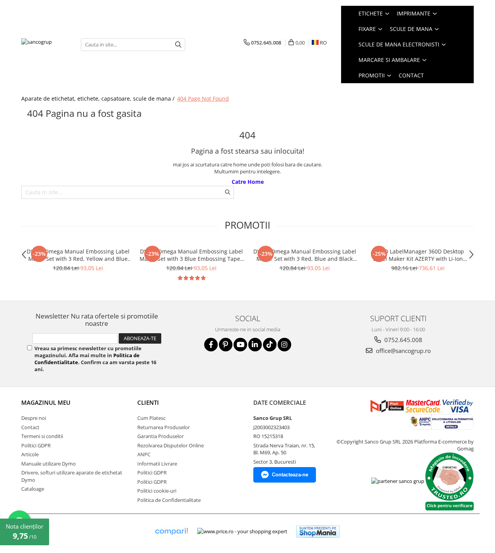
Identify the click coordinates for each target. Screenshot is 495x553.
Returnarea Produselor (163, 427)
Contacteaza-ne (290, 475)
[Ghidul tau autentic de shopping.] (171, 532)
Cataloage (32, 488)
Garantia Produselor (160, 436)
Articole (30, 454)
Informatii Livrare (157, 463)
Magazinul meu (45, 402)
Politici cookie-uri (156, 490)
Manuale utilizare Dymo (48, 463)
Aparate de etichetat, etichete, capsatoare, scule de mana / (98, 98)
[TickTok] (270, 344)
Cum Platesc (151, 417)
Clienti (148, 402)
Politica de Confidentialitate (169, 500)
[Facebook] (211, 344)
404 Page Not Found (203, 98)
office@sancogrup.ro (402, 350)
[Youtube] (240, 344)
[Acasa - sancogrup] (45, 44)
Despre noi (33, 417)
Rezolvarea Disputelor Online (170, 445)
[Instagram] (284, 344)
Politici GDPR (36, 445)
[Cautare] (178, 44)
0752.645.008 (402, 340)
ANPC (143, 454)
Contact (411, 75)
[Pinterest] (225, 344)
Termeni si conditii (42, 436)
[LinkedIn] (255, 344)
